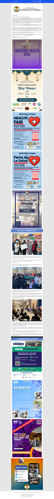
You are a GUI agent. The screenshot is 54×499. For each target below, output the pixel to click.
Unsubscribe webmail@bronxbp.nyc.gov (27, 494)
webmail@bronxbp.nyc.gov (28, 496)
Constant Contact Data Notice (29, 495)
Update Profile (22, 495)
